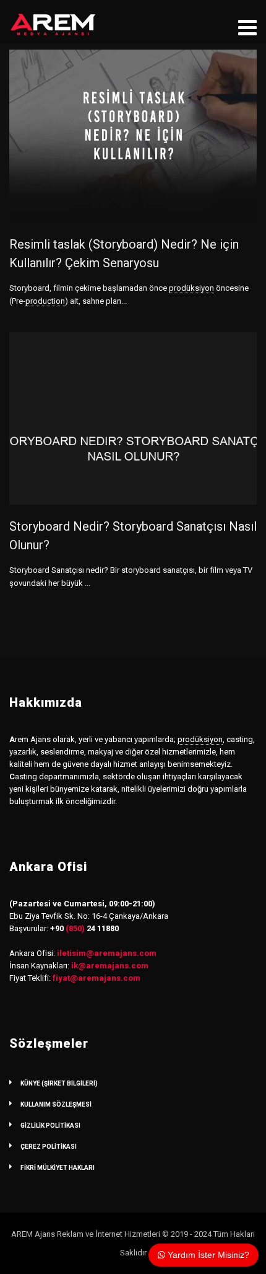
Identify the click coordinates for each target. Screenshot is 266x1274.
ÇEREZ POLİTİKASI (48, 1146)
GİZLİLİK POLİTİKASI (50, 1125)
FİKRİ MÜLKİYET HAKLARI (57, 1167)
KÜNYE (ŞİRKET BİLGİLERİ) (59, 1083)
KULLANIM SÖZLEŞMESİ (56, 1104)
